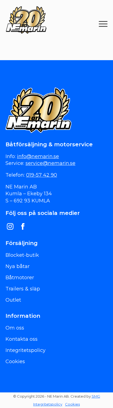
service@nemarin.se (50, 163)
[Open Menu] (103, 24)
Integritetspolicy (47, 404)
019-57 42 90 (41, 175)
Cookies (72, 404)
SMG (96, 396)
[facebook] (22, 226)
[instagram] (10, 226)
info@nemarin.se (38, 156)
